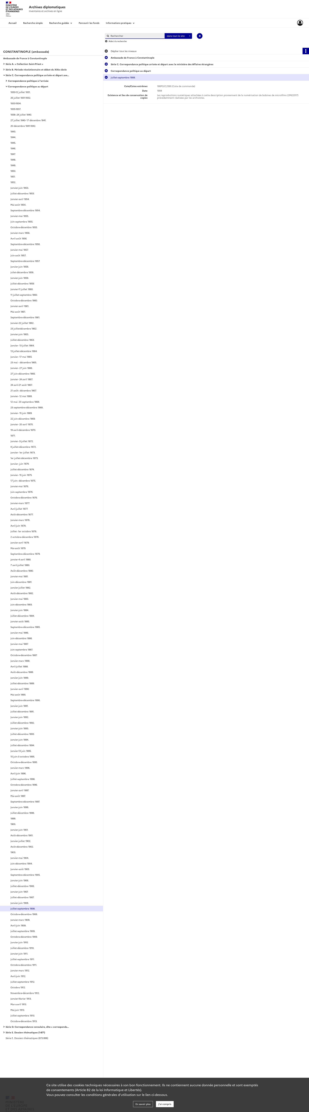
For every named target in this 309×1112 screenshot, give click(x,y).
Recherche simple (33, 22)
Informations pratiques (118, 22)
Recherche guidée (59, 22)
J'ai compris (164, 1104)
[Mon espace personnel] (300, 22)
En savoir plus (143, 1104)
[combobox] (178, 36)
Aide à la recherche (118, 41)
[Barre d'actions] (306, 51)
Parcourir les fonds (89, 22)
